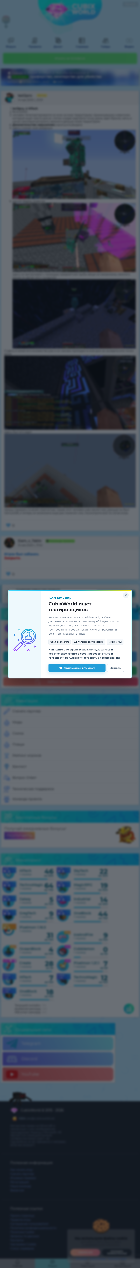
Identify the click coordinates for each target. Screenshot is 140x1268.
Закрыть (115, 667)
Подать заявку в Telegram (79, 667)
